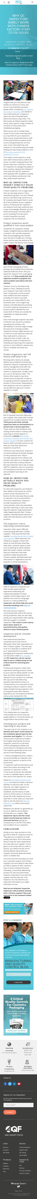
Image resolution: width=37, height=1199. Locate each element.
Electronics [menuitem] (6, 1169)
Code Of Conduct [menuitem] (24, 1173)
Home (17, 51)
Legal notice (18, 1190)
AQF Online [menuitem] (6, 1153)
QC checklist (25, 656)
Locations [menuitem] (6, 1150)
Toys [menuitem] (4, 1171)
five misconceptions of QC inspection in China (14, 153)
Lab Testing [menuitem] (22, 1153)
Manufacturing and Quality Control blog (19, 57)
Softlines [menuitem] (5, 1163)
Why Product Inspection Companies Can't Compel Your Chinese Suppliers (18, 438)
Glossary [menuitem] (21, 1168)
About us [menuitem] (5, 1147)
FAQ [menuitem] (20, 1165)
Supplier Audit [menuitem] (23, 1150)
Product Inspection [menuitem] (24, 1147)
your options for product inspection (18, 110)
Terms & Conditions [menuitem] (25, 1171)
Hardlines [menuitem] (6, 1166)
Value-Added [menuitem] (23, 1155)
